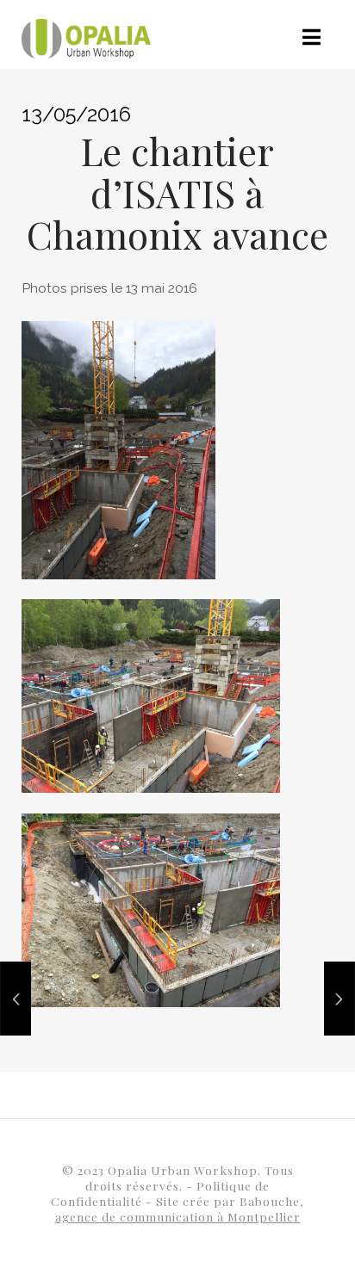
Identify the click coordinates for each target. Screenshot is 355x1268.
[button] (311, 37)
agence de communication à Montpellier (178, 1216)
